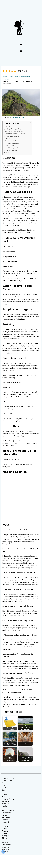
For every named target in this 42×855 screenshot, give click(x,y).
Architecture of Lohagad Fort (14, 131)
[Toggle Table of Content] (28, 123)
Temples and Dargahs (12, 136)
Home (4, 77)
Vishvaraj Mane (18, 117)
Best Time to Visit (10, 141)
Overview (8, 126)
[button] (21, 44)
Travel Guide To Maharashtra (19, 77)
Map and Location (11, 150)
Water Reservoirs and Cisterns (15, 134)
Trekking (8, 138)
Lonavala (5, 79)
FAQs (7, 152)
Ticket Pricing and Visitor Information (17, 148)
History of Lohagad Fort (13, 129)
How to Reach (9, 145)
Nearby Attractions (13, 143)
